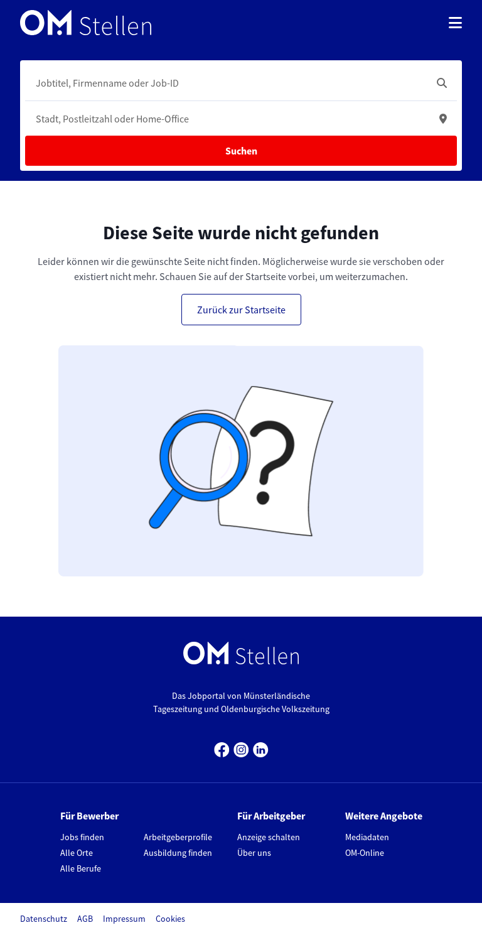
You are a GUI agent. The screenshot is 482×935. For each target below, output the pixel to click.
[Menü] (455, 22)
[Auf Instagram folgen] (241, 748)
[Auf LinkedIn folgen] (261, 748)
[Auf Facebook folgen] (222, 748)
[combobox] (228, 82)
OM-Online (364, 852)
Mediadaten (367, 837)
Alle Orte (76, 852)
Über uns (254, 852)
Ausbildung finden (178, 852)
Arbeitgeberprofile (178, 837)
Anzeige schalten (268, 837)
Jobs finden (82, 837)
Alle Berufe (80, 868)
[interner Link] (85, 22)
